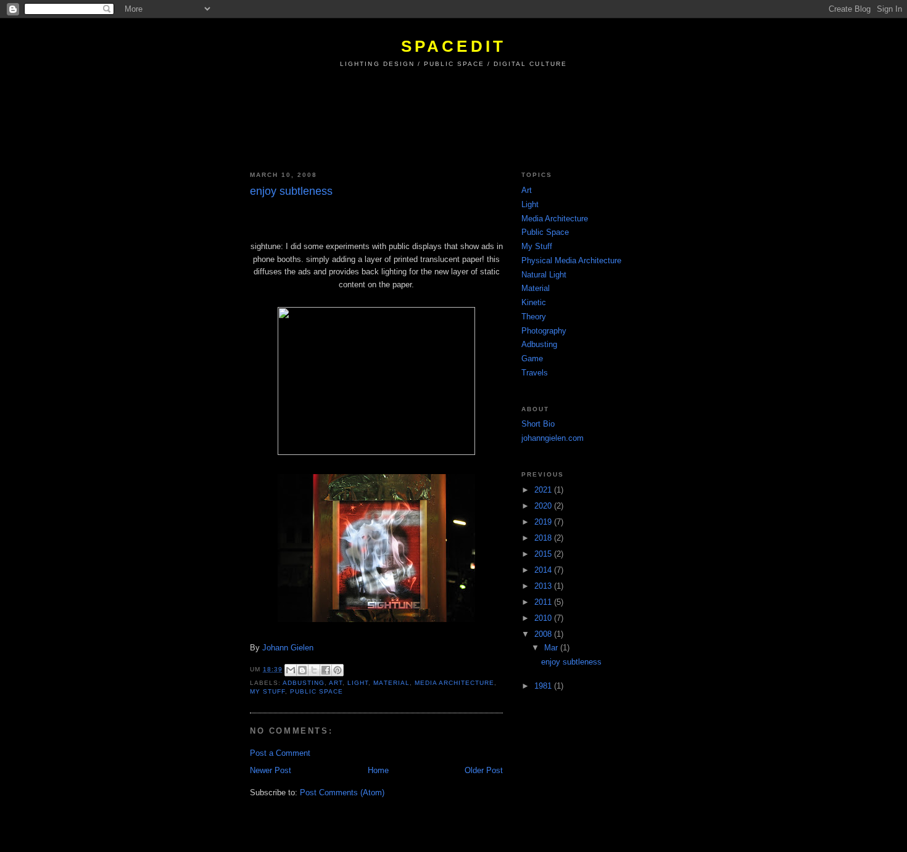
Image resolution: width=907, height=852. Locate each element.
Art (335, 682)
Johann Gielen (287, 647)
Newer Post (270, 770)
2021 (544, 489)
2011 (544, 602)
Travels (534, 372)
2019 (544, 521)
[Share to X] (314, 670)
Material (391, 682)
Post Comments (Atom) (342, 792)
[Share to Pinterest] (337, 670)
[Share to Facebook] (326, 670)
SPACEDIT (454, 46)
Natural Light (543, 274)
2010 (544, 618)
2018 (544, 538)
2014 (544, 570)
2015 (544, 554)
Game (532, 358)
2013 (544, 586)
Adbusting (304, 682)
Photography (543, 330)
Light (357, 682)
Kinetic (533, 302)
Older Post (484, 770)
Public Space (316, 691)
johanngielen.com (552, 438)
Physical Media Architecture (571, 260)
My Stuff (267, 691)
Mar (552, 647)
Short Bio (538, 423)
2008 (544, 634)
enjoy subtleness (571, 661)
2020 (544, 505)
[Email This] (290, 670)
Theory (533, 316)
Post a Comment (280, 753)
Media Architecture (454, 682)
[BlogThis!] (302, 670)
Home (378, 770)
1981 (544, 685)
